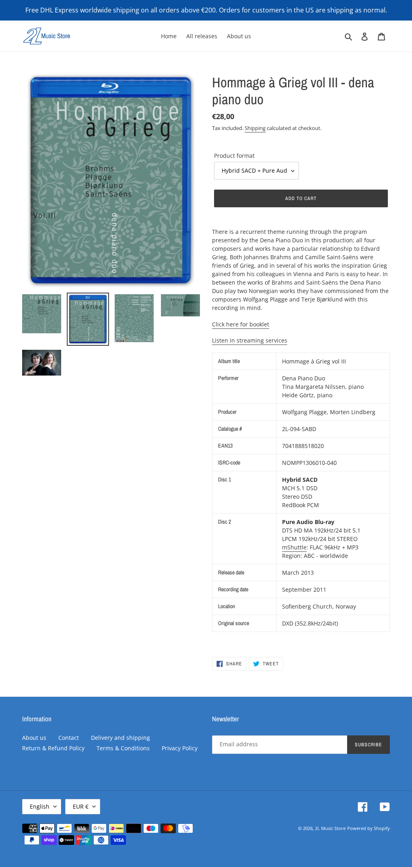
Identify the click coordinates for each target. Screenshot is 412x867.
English (39, 806)
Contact (68, 737)
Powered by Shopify (368, 828)
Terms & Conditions (123, 748)
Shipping (255, 128)
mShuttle (294, 547)
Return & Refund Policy (53, 748)
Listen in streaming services (249, 340)
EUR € (81, 806)
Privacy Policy (180, 748)
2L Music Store (330, 828)
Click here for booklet (240, 324)
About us (34, 737)
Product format (234, 155)
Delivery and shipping (120, 737)
